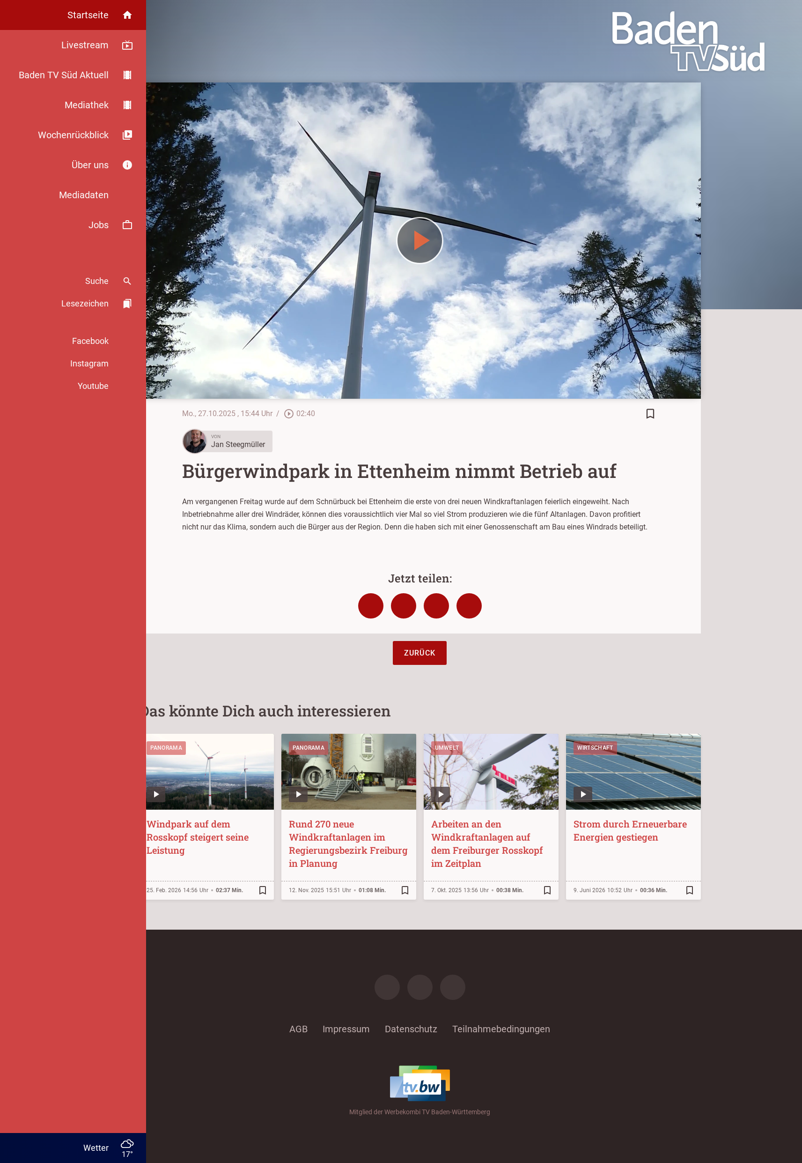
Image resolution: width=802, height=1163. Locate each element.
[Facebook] (387, 987)
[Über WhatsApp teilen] (436, 606)
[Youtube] (452, 987)
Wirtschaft (595, 748)
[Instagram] (420, 987)
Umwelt (447, 748)
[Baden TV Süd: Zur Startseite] (688, 41)
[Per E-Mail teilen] (469, 606)
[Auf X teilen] (403, 606)
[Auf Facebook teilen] (370, 606)
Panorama (166, 748)
